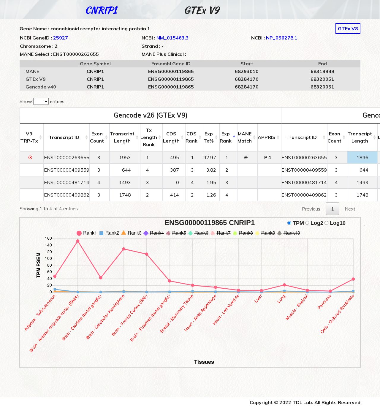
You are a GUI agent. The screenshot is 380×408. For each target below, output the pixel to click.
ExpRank (226, 137)
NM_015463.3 (172, 38)
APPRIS (267, 137)
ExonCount (97, 137)
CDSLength (171, 137)
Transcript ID (64, 137)
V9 (29, 137)
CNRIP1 (101, 10)
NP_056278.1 (281, 38)
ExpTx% (208, 137)
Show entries (42, 101)
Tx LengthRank (148, 137)
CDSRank (191, 137)
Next (350, 209)
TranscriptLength (122, 137)
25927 (60, 38)
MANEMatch (245, 137)
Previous (311, 209)
